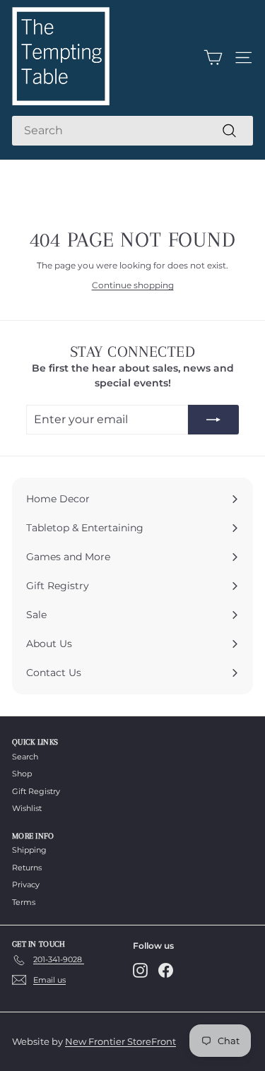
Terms (23, 902)
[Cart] (213, 57)
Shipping (29, 850)
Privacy (26, 884)
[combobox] (132, 131)
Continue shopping (133, 285)
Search (25, 757)
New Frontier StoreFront (120, 1041)
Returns (27, 867)
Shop (22, 774)
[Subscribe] (213, 419)
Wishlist (27, 808)
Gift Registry (36, 791)
